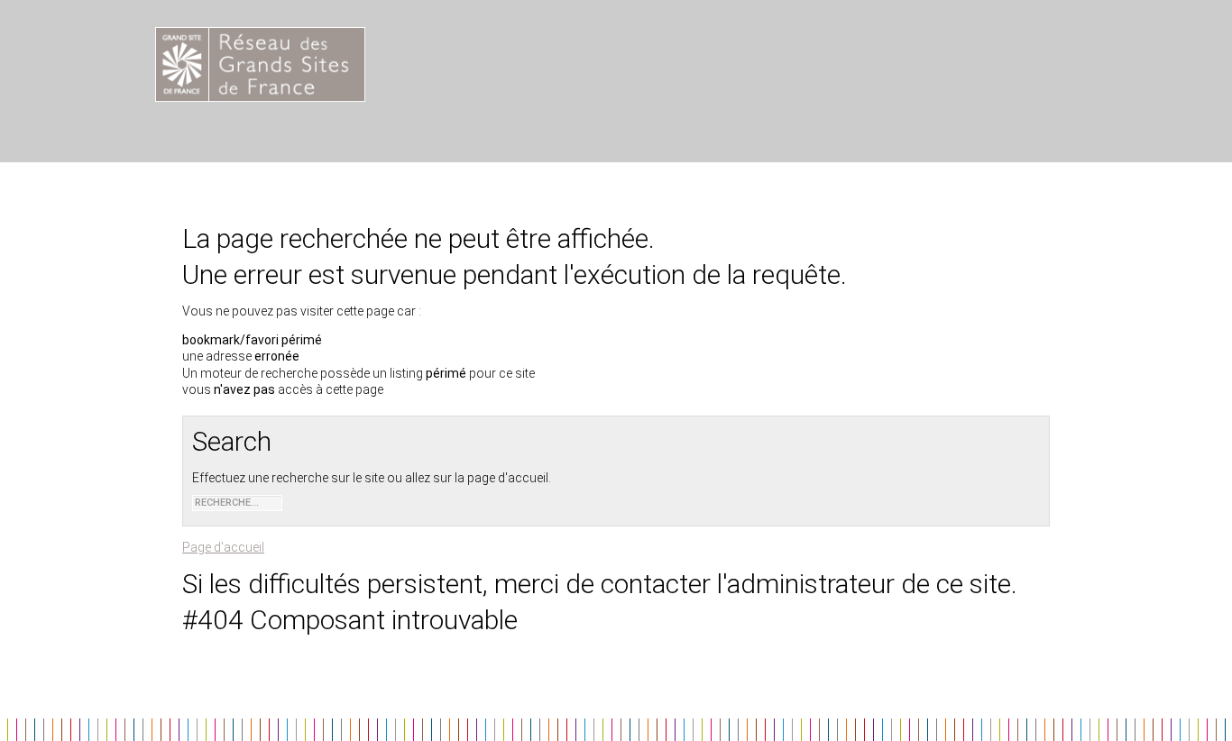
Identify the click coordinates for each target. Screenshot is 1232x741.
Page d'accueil (223, 547)
